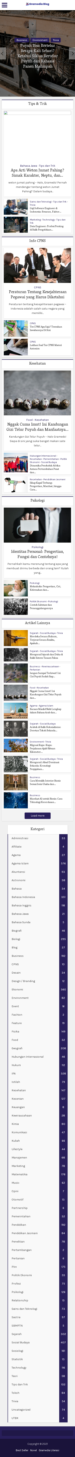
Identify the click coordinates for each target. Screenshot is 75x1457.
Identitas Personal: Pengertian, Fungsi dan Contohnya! (37, 554)
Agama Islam (46, 705)
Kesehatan (42, 420)
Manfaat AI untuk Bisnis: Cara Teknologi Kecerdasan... (46, 801)
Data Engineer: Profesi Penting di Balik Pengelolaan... (47, 228)
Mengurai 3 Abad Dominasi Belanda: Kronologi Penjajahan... (44, 766)
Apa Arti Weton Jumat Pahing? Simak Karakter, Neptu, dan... (37, 173)
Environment (40, 40)
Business (22, 40)
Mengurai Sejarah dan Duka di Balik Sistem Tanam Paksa (46, 656)
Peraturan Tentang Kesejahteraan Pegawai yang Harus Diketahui (37, 295)
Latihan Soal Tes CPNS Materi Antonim (46, 347)
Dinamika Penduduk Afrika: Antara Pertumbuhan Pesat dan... (45, 469)
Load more (37, 815)
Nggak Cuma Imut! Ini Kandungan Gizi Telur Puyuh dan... (45, 695)
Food (29, 420)
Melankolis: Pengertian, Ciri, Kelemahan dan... (45, 588)
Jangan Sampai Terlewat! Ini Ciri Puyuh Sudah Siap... (45, 675)
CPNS (37, 287)
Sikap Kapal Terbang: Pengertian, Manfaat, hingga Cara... (45, 486)
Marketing (35, 219)
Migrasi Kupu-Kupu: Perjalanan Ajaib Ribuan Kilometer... (42, 749)
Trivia (56, 40)
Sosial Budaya (49, 462)
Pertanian (35, 669)
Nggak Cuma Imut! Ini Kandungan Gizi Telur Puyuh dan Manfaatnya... (37, 427)
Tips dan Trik (47, 165)
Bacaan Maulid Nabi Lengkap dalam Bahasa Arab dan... (45, 711)
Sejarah (34, 633)
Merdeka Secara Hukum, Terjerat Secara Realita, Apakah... (43, 640)
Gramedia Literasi (49, 1450)
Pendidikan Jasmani (54, 479)
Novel (33, 1450)
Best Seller (22, 1450)
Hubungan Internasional (43, 455)
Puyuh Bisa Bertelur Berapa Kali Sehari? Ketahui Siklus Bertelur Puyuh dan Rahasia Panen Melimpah (37, 56)
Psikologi (37, 547)
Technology (48, 219)
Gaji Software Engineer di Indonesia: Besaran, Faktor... (45, 210)
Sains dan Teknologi (41, 201)
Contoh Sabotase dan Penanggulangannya (41, 607)
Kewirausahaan (50, 666)
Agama (33, 705)
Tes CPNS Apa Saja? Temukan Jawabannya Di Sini (46, 329)
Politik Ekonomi (38, 601)
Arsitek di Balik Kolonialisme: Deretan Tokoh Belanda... (45, 729)
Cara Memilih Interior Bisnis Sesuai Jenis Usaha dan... (45, 783)
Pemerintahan (51, 459)
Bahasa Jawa (28, 165)
